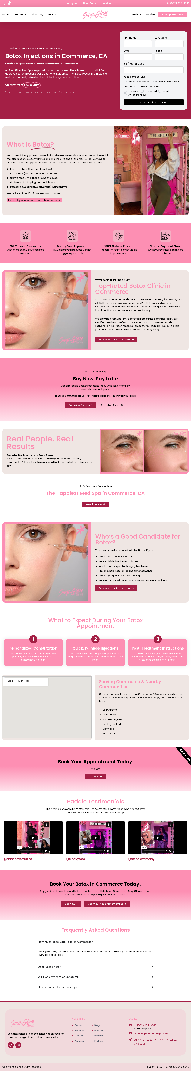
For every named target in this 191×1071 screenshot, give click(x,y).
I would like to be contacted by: (142, 86)
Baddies (150, 14)
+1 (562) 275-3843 (145, 1025)
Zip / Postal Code (134, 63)
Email (127, 50)
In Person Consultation (167, 81)
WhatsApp (133, 91)
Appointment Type (134, 77)
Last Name (161, 37)
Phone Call (151, 91)
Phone (158, 50)
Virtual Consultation (138, 81)
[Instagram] (3, 3)
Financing (37, 14)
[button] (103, 451)
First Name (130, 37)
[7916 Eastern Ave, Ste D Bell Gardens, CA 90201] (130, 1039)
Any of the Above (137, 94)
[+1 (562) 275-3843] (130, 1025)
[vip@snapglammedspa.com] (130, 1033)
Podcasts (53, 14)
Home (5, 14)
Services (18, 14)
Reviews (136, 14)
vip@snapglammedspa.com (151, 1033)
